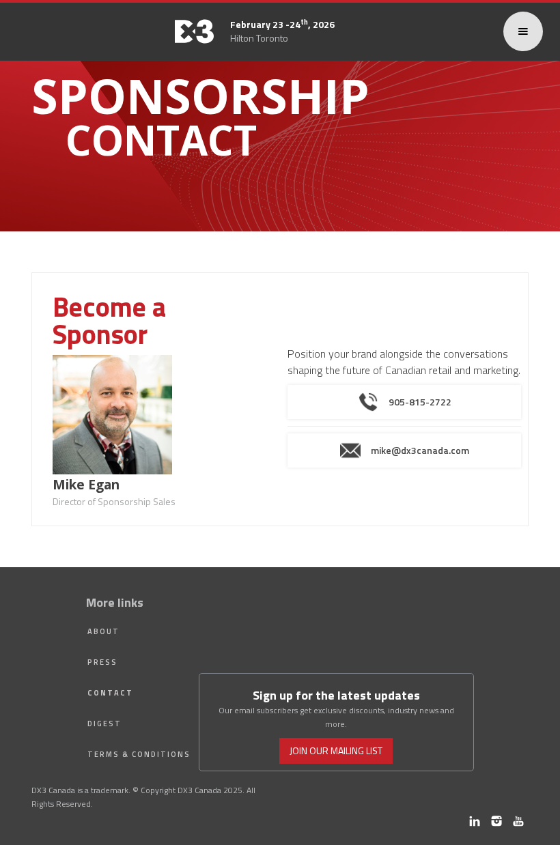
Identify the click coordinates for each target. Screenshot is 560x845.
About (103, 631)
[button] (523, 31)
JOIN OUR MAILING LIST (336, 750)
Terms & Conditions (139, 754)
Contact (110, 692)
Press (102, 662)
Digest (104, 723)
